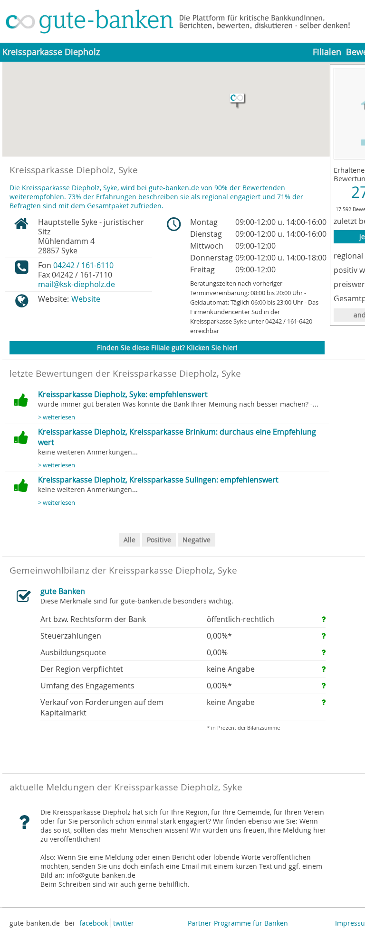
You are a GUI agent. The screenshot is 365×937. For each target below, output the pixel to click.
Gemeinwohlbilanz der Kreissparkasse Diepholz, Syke (123, 570)
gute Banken (62, 591)
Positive (159, 539)
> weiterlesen (56, 417)
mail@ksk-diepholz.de (76, 284)
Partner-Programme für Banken (238, 923)
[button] (238, 101)
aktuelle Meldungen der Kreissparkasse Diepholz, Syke (126, 787)
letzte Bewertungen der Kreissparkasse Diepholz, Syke (125, 373)
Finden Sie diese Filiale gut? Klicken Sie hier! (167, 347)
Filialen (327, 51)
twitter (123, 923)
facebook (93, 923)
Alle (129, 539)
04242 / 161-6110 (83, 265)
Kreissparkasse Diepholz (51, 51)
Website (85, 299)
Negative (196, 539)
